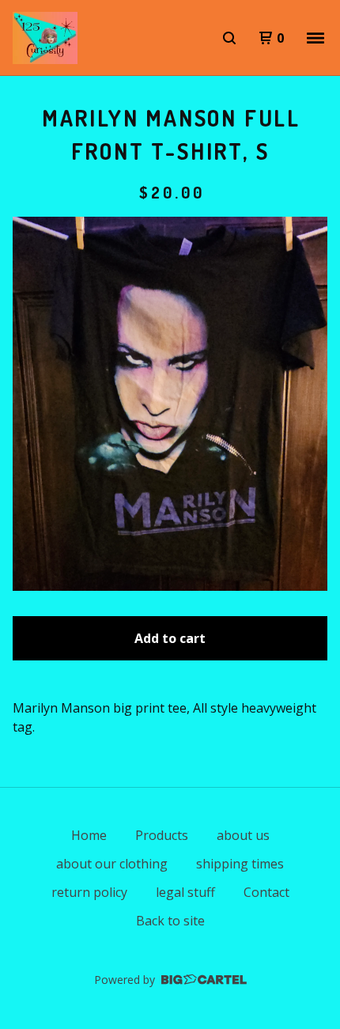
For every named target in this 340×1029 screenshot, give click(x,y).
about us (243, 835)
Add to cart (170, 638)
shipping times (240, 863)
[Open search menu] (229, 38)
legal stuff (185, 892)
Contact (266, 892)
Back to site (170, 920)
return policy (89, 892)
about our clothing (112, 863)
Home (89, 835)
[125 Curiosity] (45, 38)
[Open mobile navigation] (315, 38)
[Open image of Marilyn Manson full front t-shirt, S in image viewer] (170, 404)
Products (161, 835)
